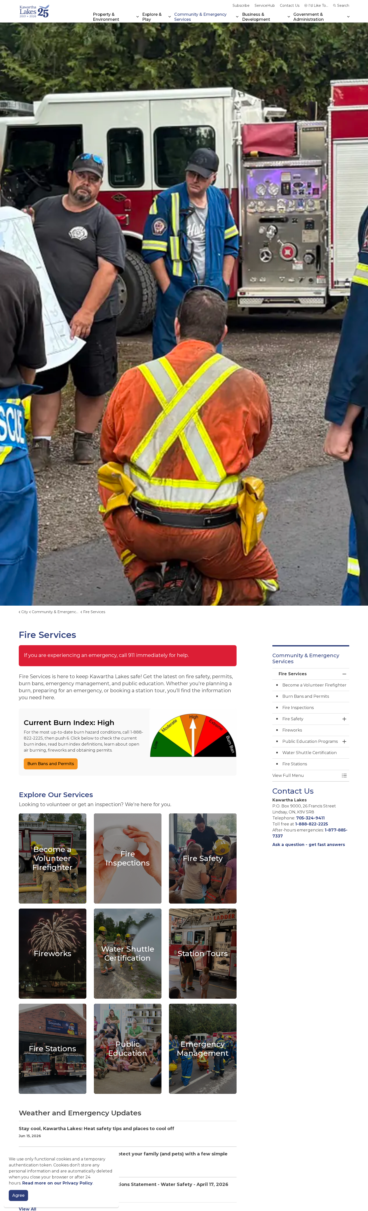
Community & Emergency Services (200, 17)
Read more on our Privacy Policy (57, 1183)
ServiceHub (265, 5)
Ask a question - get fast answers (308, 844)
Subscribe (241, 5)
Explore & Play (152, 17)
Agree (18, 1195)
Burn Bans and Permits (50, 763)
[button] (305, 775)
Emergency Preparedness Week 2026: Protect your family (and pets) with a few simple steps (123, 1156)
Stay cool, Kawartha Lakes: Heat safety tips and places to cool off (96, 1128)
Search (343, 5)
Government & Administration (308, 17)
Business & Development (256, 17)
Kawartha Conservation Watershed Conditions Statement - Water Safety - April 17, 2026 (123, 1184)
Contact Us (289, 5)
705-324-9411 (310, 818)
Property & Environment (106, 17)
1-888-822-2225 (311, 824)
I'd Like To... (318, 5)
